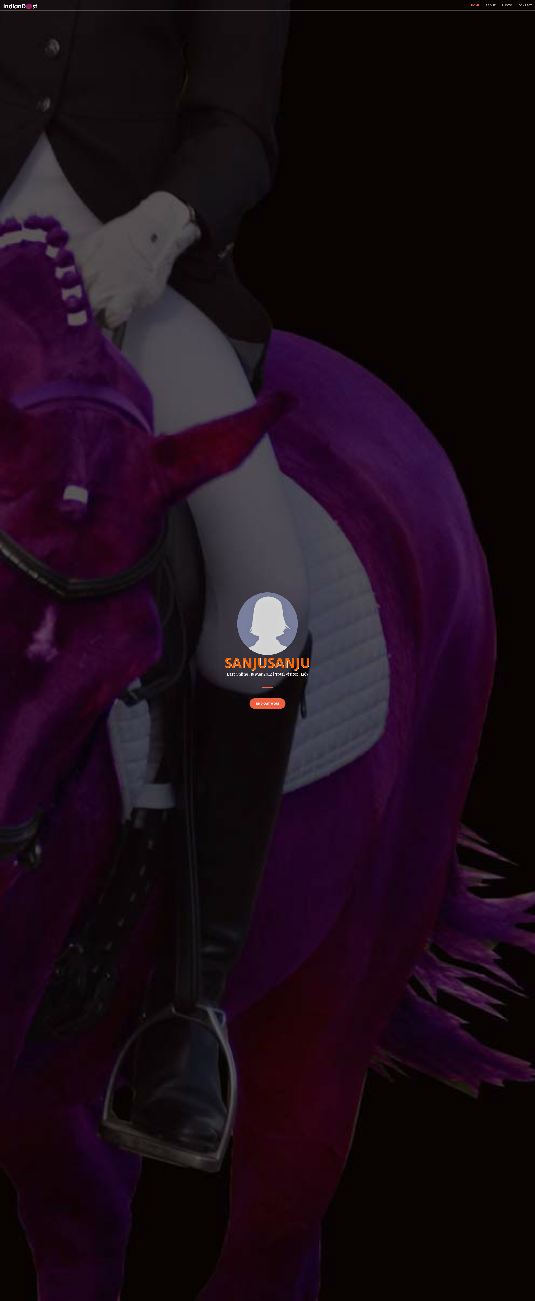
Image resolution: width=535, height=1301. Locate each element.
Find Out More (267, 703)
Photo (507, 5)
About (491, 5)
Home (475, 5)
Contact (525, 5)
